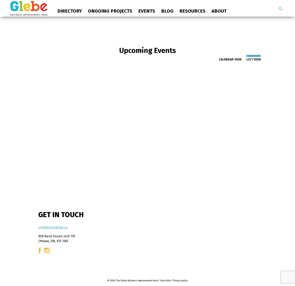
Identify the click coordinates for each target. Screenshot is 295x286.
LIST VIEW (253, 59)
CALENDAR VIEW (230, 59)
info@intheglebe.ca (53, 227)
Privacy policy (180, 280)
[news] (280, 8)
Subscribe (165, 280)
